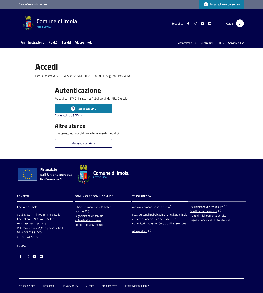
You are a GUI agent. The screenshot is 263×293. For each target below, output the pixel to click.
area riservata (109, 286)
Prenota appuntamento (89, 225)
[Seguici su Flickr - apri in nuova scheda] (208, 23)
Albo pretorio (139, 231)
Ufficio (79, 207)
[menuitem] (32, 42)
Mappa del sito (27, 286)
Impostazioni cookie (137, 286)
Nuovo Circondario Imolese (33, 4)
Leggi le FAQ (82, 211)
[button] (240, 23)
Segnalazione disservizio (89, 216)
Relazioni (88, 207)
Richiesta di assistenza (88, 220)
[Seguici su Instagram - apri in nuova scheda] (194, 23)
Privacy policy (70, 286)
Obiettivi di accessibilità (203, 211)
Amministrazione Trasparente (149, 207)
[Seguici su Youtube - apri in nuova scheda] (201, 23)
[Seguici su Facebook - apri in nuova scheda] (186, 23)
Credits (90, 286)
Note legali (49, 286)
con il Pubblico (102, 207)
